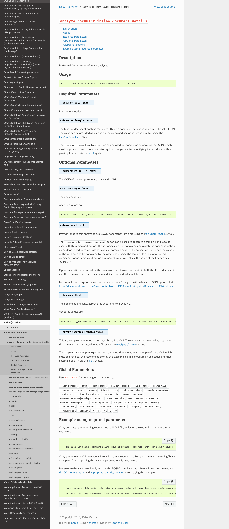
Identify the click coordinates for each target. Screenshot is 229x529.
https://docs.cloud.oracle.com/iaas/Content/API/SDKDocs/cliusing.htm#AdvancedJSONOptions (116, 286)
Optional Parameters (20, 360)
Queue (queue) (11, 194)
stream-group (15, 425)
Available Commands (16, 332)
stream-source (16, 444)
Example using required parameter (21, 371)
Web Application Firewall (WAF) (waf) (23, 503)
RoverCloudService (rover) (17, 222)
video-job (13, 454)
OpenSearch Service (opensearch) (21, 72)
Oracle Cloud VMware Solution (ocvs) (23, 105)
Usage (13, 351)
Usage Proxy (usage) (14, 299)
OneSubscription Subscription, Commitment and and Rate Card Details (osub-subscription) (24, 40)
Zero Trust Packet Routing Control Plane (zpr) (24, 519)
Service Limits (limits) (14, 257)
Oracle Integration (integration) (20, 139)
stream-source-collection (21, 449)
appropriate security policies (107, 472)
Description (12, 327)
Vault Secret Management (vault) (21, 304)
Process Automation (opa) (17, 189)
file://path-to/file (155, 234)
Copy (167, 440)
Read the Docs (119, 523)
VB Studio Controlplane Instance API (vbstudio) (23, 316)
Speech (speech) (12, 270)
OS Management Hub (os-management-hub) (24, 163)
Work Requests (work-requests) (20, 513)
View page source (164, 6)
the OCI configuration (72, 472)
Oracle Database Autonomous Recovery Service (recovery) (24, 116)
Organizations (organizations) (19, 156)
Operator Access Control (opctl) (20, 77)
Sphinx (75, 523)
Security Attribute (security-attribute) (23, 242)
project (12, 415)
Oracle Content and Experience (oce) (23, 110)
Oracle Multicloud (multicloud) (20, 144)
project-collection (17, 420)
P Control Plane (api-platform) (19, 174)
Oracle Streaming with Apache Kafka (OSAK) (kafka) (23, 150)
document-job (15, 396)
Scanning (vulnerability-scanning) (21, 227)
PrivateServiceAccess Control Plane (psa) (24, 184)
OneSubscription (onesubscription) (22, 56)
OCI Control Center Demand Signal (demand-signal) (22, 15)
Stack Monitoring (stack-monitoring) (22, 275)
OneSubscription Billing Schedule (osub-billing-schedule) (24, 31)
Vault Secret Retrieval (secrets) (19, 309)
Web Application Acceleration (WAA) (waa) (23, 489)
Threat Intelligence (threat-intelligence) (23, 289)
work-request (15, 468)
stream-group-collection (20, 430)
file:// (91, 153)
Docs (62, 6)
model (12, 406)
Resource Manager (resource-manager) (24, 212)
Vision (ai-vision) (12, 322)
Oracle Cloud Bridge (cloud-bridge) (21, 92)
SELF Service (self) (13, 247)
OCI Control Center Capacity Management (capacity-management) (23, 7)
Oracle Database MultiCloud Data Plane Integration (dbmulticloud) (24, 124)
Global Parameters (19, 365)
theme (92, 523)
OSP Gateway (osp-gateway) (18, 169)
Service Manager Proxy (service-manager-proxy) (20, 263)
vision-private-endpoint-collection (25, 463)
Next (168, 504)
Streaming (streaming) (15, 279)
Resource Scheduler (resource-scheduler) (25, 217)
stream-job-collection (19, 439)
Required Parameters (20, 356)
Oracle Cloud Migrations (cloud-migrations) (20, 98)
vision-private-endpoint (20, 458)
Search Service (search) (16, 232)
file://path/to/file (69, 137)
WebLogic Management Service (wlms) (24, 508)
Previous (69, 504)
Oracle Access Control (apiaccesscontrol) (25, 87)
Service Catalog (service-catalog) (20, 252)
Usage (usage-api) (13, 294)
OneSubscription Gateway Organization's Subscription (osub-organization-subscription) (22, 64)
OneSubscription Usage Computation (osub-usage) (23, 50)
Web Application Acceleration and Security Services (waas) (21, 496)
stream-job (14, 435)
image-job (13, 401)
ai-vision (73, 6)
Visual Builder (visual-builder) (18, 482)
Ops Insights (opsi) (13, 82)
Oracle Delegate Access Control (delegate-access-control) (20, 132)
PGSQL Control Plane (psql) (18, 179)
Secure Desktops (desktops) (18, 237)
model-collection (16, 411)
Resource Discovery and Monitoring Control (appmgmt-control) (22, 206)
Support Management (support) (20, 284)
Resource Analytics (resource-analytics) (24, 199)
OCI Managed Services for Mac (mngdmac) (20, 23)
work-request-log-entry (20, 477)
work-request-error (18, 472)
